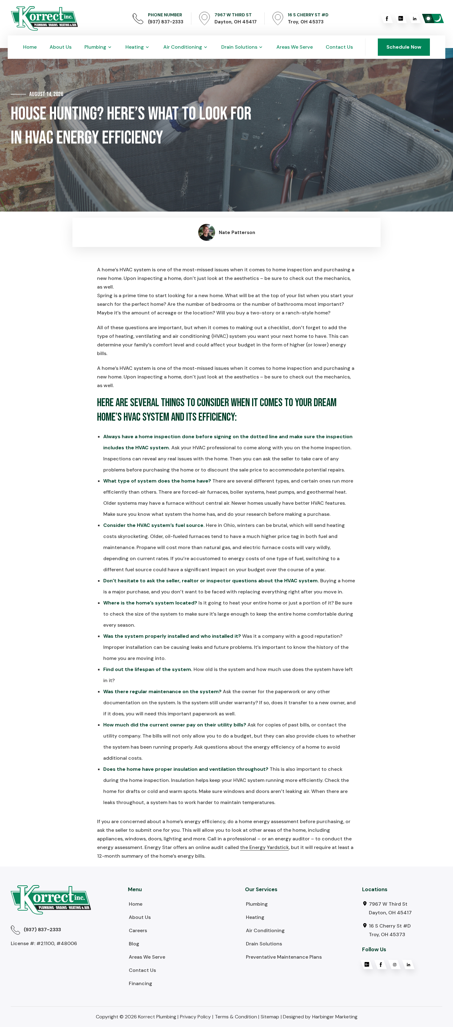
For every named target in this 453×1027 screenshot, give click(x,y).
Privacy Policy (195, 1016)
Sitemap (270, 1016)
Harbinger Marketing (334, 1016)
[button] (98, 47)
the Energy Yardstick (264, 847)
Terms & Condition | (237, 1016)
